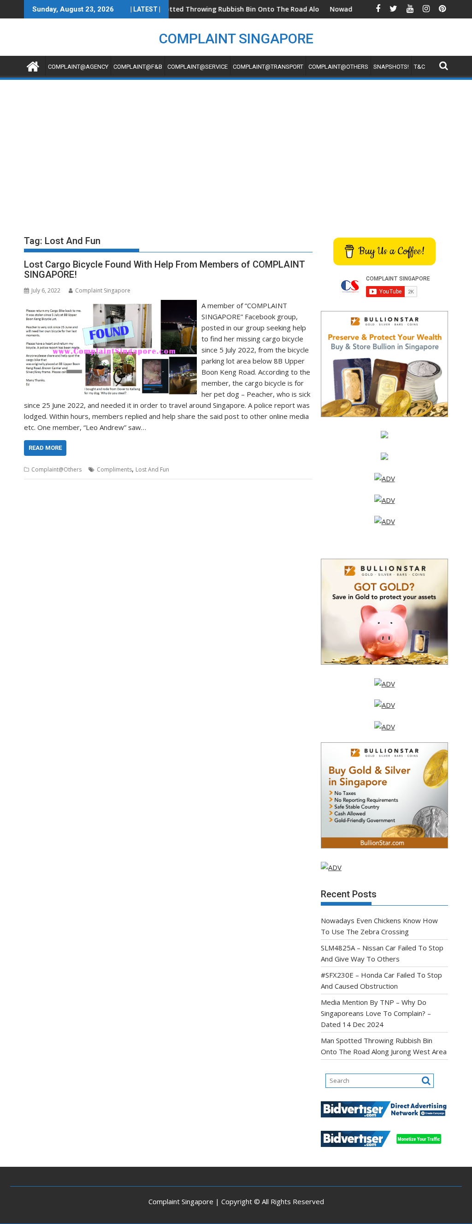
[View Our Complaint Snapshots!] (384, 478)
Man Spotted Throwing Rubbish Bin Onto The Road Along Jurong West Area (232, 9)
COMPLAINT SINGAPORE (236, 38)
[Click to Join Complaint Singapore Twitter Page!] (384, 683)
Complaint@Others (338, 66)
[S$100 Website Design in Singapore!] (331, 867)
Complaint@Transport (268, 66)
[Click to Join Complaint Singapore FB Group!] (384, 705)
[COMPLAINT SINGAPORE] (33, 65)
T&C (419, 66)
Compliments (114, 469)
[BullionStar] (384, 414)
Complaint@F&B (137, 66)
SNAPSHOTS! (391, 66)
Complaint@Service (197, 66)
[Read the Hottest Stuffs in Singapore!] (384, 726)
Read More (45, 447)
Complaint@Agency (78, 66)
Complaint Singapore (102, 290)
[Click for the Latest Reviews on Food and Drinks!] (384, 500)
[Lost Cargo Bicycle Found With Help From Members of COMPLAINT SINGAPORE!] (110, 305)
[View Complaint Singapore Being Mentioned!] (384, 521)
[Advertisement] (236, 150)
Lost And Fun (152, 469)
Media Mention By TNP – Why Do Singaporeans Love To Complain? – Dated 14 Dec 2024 (376, 1013)
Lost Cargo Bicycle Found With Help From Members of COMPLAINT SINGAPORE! (164, 269)
